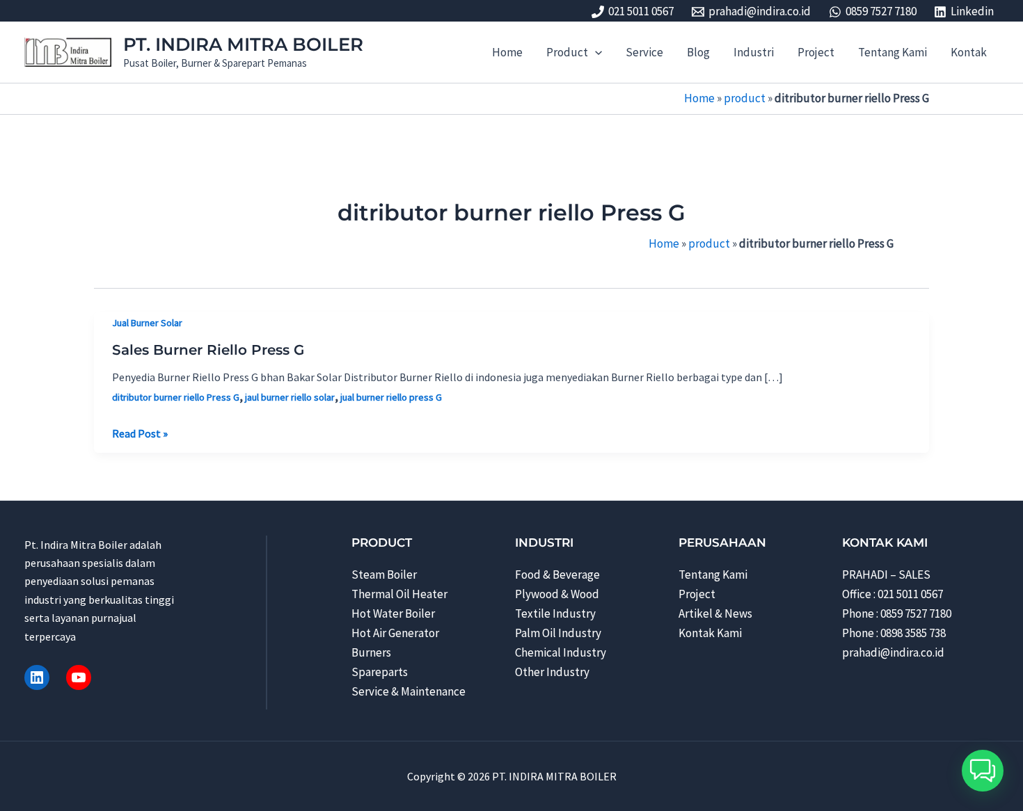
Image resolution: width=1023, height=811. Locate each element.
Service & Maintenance (408, 691)
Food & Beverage (557, 574)
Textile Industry (555, 613)
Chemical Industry (560, 652)
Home (699, 98)
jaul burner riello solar (290, 397)
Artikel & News (715, 613)
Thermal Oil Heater (399, 594)
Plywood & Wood (557, 594)
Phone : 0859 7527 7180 (896, 613)
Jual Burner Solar (147, 322)
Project (697, 594)
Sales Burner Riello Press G (208, 350)
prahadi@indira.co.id (893, 652)
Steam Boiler (384, 574)
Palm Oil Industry (558, 633)
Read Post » (140, 434)
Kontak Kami (710, 633)
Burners (371, 652)
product (745, 98)
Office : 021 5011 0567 (892, 594)
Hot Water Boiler (393, 613)
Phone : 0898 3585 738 (894, 633)
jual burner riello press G (391, 397)
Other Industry (552, 672)
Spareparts (379, 672)
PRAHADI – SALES (886, 574)
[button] (595, 52)
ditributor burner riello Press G (175, 397)
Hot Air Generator (395, 633)
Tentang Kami (713, 574)
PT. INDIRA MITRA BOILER (243, 44)
